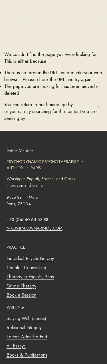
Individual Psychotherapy (30, 258)
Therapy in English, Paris (30, 276)
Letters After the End (27, 336)
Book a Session (22, 295)
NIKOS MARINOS (24, 21)
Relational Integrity (24, 327)
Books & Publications (27, 355)
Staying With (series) (26, 318)
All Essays (16, 346)
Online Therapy (21, 286)
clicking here (86, 104)
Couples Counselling (26, 267)
